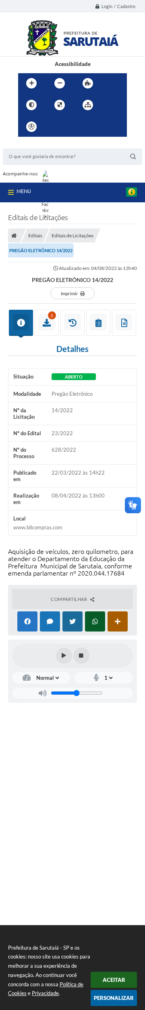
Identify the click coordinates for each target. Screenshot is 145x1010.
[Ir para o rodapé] (107, 127)
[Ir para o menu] (72, 127)
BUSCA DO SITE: (26, 144)
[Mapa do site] (88, 105)
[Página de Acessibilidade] (31, 127)
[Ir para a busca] (90, 127)
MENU (24, 191)
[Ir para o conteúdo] (54, 127)
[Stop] (81, 656)
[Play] (64, 656)
